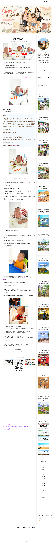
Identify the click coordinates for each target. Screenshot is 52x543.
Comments (42, 521)
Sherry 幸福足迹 (24, 541)
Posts (41, 518)
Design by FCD (31, 541)
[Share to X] (13, 351)
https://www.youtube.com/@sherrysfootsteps (18, 429)
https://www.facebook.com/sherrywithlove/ (18, 426)
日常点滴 (25, 41)
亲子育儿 (22, 41)
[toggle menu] (3, 1)
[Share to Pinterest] (18, 351)
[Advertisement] (19, 410)
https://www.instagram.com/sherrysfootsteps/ (19, 428)
